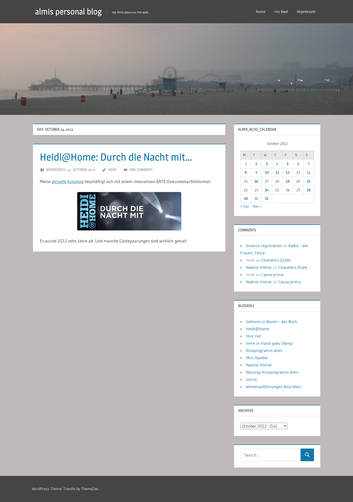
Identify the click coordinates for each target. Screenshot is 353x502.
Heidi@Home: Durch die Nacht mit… (116, 157)
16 (256, 181)
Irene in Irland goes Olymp (269, 343)
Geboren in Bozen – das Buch (271, 321)
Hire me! (253, 336)
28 (309, 190)
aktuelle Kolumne (68, 181)
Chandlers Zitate (275, 260)
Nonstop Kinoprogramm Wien (272, 372)
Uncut (251, 379)
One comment (141, 169)
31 (266, 198)
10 (267, 172)
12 (287, 172)
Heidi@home (257, 328)
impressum (306, 11)
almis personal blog (68, 11)
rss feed (281, 11)
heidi (112, 169)
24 (267, 190)
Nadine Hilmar (259, 267)
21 (308, 181)
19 (288, 181)
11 (277, 172)
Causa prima (272, 274)
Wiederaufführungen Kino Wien (273, 386)
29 (246, 198)
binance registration (264, 245)
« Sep (244, 206)
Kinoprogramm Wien (264, 350)
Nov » (257, 206)
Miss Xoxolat (257, 357)
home (260, 11)
